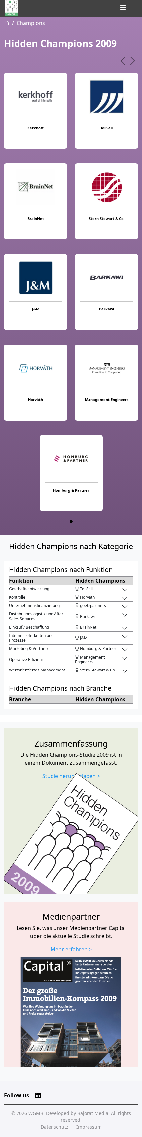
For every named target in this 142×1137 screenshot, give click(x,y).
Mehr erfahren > (71, 949)
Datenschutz (54, 1127)
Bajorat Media (92, 1113)
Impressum (89, 1127)
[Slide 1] (71, 521)
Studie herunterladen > (71, 776)
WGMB (35, 1113)
